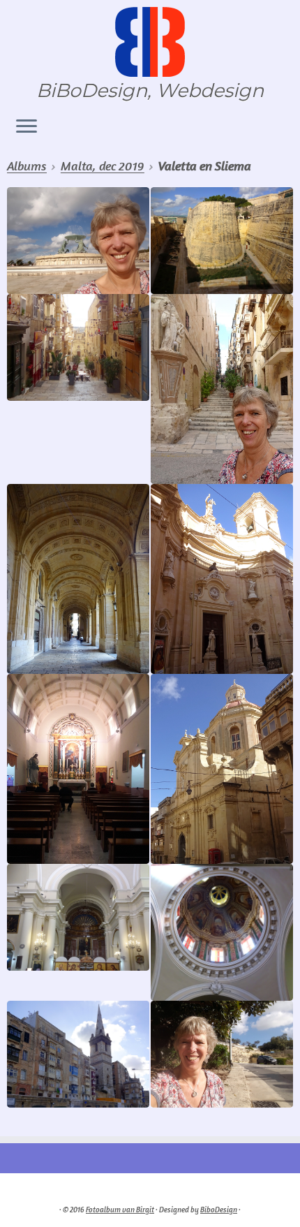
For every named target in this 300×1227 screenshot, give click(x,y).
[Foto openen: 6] (222, 389)
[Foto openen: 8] (222, 579)
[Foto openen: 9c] (78, 1054)
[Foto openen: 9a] (78, 917)
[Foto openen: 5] (78, 347)
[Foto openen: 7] (78, 579)
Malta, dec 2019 (102, 165)
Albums (27, 165)
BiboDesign (218, 1209)
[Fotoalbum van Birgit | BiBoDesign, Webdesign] (150, 42)
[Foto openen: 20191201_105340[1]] (78, 240)
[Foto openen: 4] (222, 240)
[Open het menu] (26, 127)
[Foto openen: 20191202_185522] (78, 769)
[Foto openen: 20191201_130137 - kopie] (222, 1054)
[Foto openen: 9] (222, 769)
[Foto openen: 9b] (222, 932)
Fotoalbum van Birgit (120, 1209)
